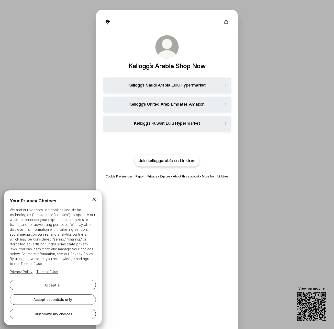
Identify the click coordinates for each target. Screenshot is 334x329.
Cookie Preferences (119, 176)
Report (140, 176)
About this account (186, 176)
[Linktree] (108, 22)
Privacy (152, 176)
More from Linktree (215, 176)
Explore (165, 176)
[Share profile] (226, 22)
